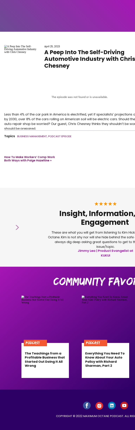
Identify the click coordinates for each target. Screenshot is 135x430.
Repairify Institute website (28, 273)
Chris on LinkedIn (43, 263)
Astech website (20, 277)
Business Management (32, 136)
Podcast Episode (59, 136)
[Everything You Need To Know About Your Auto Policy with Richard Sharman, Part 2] (105, 319)
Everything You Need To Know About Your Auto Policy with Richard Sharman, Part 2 (105, 359)
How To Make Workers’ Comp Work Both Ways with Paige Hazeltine (29, 158)
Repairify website (21, 268)
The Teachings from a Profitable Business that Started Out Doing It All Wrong (45, 359)
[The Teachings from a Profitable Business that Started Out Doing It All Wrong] (45, 319)
